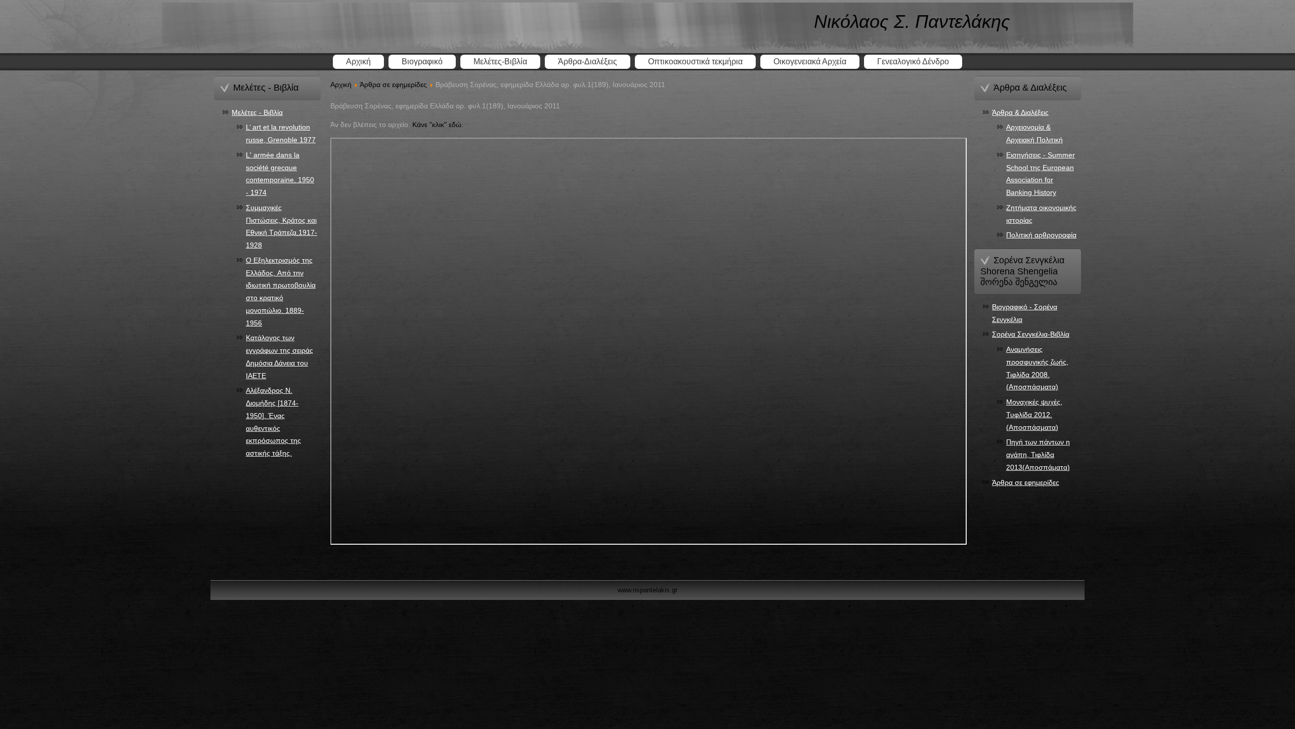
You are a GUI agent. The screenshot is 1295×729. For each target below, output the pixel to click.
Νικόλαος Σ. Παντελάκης (912, 21)
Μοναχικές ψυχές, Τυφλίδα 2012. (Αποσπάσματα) (1034, 414)
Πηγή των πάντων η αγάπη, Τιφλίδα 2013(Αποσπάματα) (1038, 454)
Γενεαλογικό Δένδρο (913, 61)
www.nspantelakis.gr (647, 590)
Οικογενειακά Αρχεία (809, 61)
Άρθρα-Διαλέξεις (587, 61)
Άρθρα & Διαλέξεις (1020, 112)
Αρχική (358, 61)
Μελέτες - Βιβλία (257, 112)
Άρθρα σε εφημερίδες (393, 84)
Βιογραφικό (422, 61)
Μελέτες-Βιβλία (500, 61)
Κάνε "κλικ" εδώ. (437, 124)
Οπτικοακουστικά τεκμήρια (695, 61)
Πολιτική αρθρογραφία (1041, 235)
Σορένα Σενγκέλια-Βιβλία (1030, 334)
